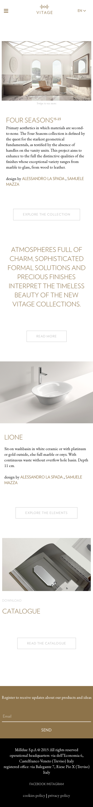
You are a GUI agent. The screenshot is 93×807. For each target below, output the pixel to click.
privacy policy (59, 795)
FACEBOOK (37, 784)
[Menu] (6, 10)
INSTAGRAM (55, 784)
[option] (46, 125)
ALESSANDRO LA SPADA (43, 178)
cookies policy (34, 795)
